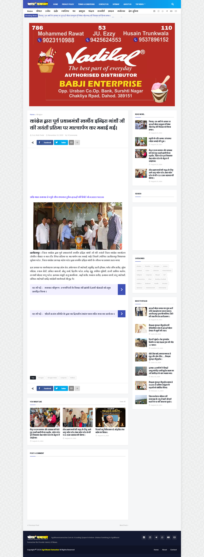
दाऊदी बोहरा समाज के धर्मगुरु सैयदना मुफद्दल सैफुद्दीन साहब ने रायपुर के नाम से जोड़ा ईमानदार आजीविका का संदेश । (82, 15)
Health (156, 283)
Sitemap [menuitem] (116, 4)
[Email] (71, 142)
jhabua (139, 266)
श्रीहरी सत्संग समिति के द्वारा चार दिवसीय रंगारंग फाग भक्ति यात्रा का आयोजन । (80, 314)
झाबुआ (82, 11)
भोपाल (39, 11)
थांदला (91, 11)
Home (30, 11)
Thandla (147, 266)
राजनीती (101, 11)
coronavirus (141, 279)
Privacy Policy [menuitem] (68, 4)
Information (162, 287)
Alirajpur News (52, 377)
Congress (63, 377)
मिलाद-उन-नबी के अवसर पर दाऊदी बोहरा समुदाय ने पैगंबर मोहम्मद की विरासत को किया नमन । (160, 125)
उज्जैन (47, 11)
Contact (173, 549)
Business (139, 287)
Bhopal (157, 274)
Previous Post (34, 525)
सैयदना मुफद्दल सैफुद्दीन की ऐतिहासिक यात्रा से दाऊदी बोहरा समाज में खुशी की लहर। (160, 328)
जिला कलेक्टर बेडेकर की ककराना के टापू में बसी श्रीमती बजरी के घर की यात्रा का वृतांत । (160, 399)
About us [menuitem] (127, 4)
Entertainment (150, 287)
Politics (72, 377)
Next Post (123, 525)
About (164, 549)
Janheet (139, 270)
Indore (165, 266)
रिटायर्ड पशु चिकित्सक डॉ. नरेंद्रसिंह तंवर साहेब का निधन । (109, 431)
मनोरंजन (121, 11)
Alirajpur (39, 114)
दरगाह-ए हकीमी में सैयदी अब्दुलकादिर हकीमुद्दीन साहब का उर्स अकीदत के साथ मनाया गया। (161, 371)
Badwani (148, 283)
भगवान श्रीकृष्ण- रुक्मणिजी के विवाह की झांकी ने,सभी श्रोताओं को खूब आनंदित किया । (71, 290)
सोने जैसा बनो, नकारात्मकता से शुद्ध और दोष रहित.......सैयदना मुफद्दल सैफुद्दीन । (160, 356)
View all (122, 402)
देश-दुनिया (133, 11)
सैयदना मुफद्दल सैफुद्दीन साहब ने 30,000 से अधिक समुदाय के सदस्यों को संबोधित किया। (161, 385)
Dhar (150, 279)
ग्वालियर (65, 11)
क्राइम (111, 11)
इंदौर (56, 11)
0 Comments (72, 135)
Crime (147, 270)
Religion (139, 274)
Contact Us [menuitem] (104, 4)
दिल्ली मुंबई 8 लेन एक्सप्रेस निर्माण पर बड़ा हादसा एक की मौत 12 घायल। (161, 342)
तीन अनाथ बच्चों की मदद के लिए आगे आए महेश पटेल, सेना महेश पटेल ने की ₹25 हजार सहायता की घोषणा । (77, 432)
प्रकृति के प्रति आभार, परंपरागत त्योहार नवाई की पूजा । (160, 140)
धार (73, 11)
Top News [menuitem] (140, 4)
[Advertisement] (77, 172)
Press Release (167, 270)
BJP (164, 274)
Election (164, 283)
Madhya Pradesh (160, 279)
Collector (156, 270)
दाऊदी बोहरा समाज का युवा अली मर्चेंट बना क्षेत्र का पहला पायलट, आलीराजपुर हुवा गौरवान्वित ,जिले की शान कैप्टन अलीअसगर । (161, 312)
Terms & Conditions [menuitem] (86, 4)
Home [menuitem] (55, 4)
